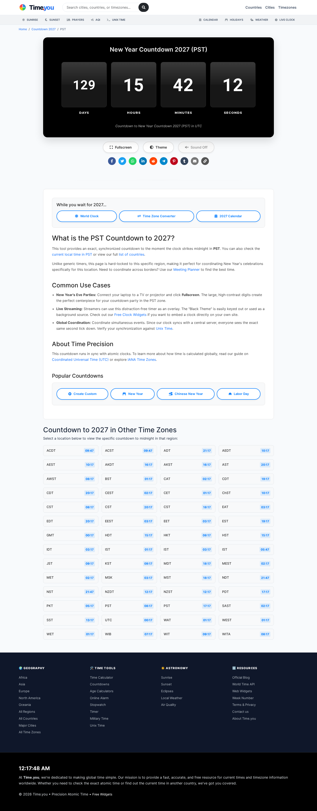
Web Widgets (242, 691)
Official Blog (241, 678)
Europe (24, 691)
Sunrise (32, 19)
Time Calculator (101, 678)
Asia (22, 684)
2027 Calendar (231, 216)
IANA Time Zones (142, 359)
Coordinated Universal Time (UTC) (80, 359)
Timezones (287, 7)
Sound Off (199, 147)
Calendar (210, 19)
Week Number (243, 698)
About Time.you (244, 719)
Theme (161, 147)
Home (23, 29)
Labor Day (241, 394)
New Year (135, 394)
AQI (97, 19)
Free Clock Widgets (130, 314)
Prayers (77, 19)
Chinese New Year (189, 394)
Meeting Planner (186, 269)
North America (29, 698)
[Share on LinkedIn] (143, 161)
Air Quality (168, 705)
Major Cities (27, 725)
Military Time (99, 719)
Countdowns (99, 684)
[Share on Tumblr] (184, 161)
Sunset (54, 19)
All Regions (27, 712)
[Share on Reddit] (153, 161)
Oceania (25, 705)
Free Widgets (102, 794)
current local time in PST (72, 254)
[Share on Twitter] (122, 161)
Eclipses (167, 691)
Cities (270, 7)
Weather (261, 19)
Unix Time (118, 19)
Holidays (236, 19)
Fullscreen (123, 147)
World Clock (89, 216)
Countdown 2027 (43, 29)
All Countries (28, 719)
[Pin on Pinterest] (174, 161)
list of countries (131, 254)
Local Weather (171, 698)
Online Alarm (99, 698)
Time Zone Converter (159, 216)
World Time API (243, 684)
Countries (253, 7)
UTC (198, 126)
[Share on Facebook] (112, 161)
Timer (94, 712)
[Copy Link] (205, 161)
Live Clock (287, 19)
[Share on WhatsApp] (133, 161)
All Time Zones (30, 732)
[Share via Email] (195, 161)
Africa (23, 678)
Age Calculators (101, 691)
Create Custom (85, 394)
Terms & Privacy (244, 705)
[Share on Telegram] (164, 161)
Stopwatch (98, 705)
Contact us (240, 712)
